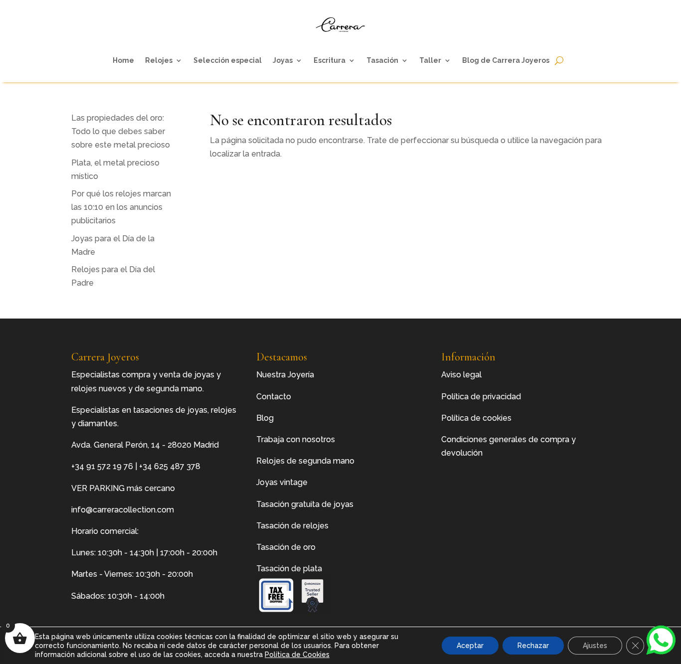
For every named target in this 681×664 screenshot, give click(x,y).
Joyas (283, 60)
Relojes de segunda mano (305, 461)
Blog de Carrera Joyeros (505, 60)
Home (123, 60)
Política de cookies (476, 418)
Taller (430, 60)
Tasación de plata (289, 568)
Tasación (382, 60)
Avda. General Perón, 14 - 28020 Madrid (145, 445)
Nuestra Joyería (285, 374)
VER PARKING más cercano (123, 488)
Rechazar (533, 646)
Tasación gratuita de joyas (304, 504)
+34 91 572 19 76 (102, 466)
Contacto (273, 396)
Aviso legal (461, 374)
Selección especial (227, 60)
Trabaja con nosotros (295, 439)
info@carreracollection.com (122, 509)
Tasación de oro (286, 547)
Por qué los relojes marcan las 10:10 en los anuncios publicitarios (121, 207)
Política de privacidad (481, 396)
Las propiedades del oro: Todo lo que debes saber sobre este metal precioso (120, 131)
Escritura (329, 60)
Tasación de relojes (292, 525)
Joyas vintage (282, 482)
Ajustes (595, 646)
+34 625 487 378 (169, 466)
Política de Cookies (297, 655)
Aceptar (470, 646)
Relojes (158, 60)
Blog (265, 418)
